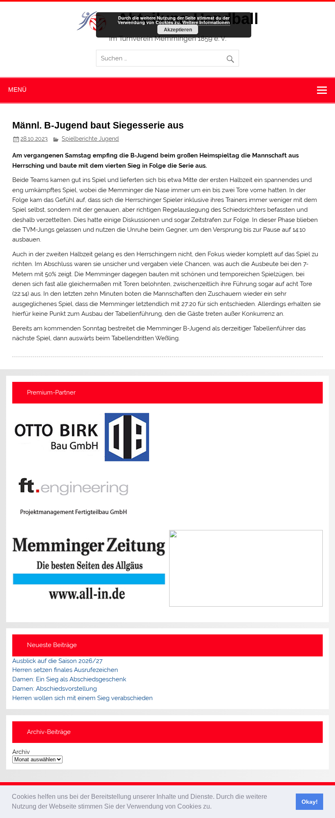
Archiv (21, 752)
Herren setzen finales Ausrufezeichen (65, 670)
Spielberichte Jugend (90, 138)
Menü (17, 89)
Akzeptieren (178, 29)
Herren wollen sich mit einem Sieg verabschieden (82, 698)
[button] (214, 807)
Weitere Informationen (206, 22)
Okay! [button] (310, 801)
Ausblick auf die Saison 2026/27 (57, 661)
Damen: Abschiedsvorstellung (54, 688)
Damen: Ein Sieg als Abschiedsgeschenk (69, 679)
